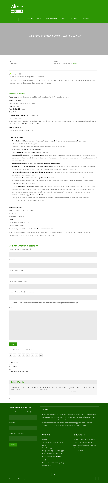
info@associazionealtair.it (55, 456)
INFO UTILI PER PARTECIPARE (31, 124)
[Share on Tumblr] (23, 355)
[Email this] (41, 355)
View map (74, 63)
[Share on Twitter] (14, 355)
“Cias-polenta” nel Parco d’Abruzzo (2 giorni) (24, 387)
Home (21, 18)
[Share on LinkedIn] (19, 355)
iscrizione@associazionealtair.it (32, 149)
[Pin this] (32, 355)
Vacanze (39, 18)
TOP (54, 474)
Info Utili (95, 18)
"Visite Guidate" (78, 451)
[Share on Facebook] (10, 355)
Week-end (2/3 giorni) (51, 18)
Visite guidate (85, 18)
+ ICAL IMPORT (29, 349)
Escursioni (64, 18)
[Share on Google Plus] (27, 355)
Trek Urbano (74, 18)
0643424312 (13, 367)
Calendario (30, 18)
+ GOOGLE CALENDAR (16, 349)
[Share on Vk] (36, 355)
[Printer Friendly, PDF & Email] (16, 74)
